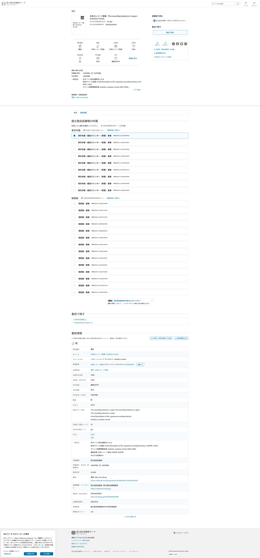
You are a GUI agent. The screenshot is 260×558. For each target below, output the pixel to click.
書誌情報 (83, 112)
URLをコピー (165, 45)
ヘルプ (246, 5)
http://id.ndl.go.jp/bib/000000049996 (105, 496)
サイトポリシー (134, 551)
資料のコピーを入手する (79, 544)
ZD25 (93, 434)
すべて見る (137, 90)
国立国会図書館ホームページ (81, 551)
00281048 (129, 364)
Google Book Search (82, 322)
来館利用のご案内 (113, 130)
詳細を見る (133, 58)
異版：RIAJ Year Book (80, 97)
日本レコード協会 (97, 364)
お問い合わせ (97, 551)
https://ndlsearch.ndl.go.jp (101, 488)
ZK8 (92, 437)
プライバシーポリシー (119, 551)
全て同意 (46, 554)
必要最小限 (30, 554)
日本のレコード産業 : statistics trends (104, 354)
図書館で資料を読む (78, 547)
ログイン (254, 5)
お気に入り (157, 45)
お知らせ (107, 551)
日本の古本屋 (79, 319)
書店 (75, 112)
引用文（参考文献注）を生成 (165, 49)
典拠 (139, 364)
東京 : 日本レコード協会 (99, 370)
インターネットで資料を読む (81, 540)
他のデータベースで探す (164, 57)
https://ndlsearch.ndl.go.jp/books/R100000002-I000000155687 (114, 480)
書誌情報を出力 (161, 53)
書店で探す (170, 32)
